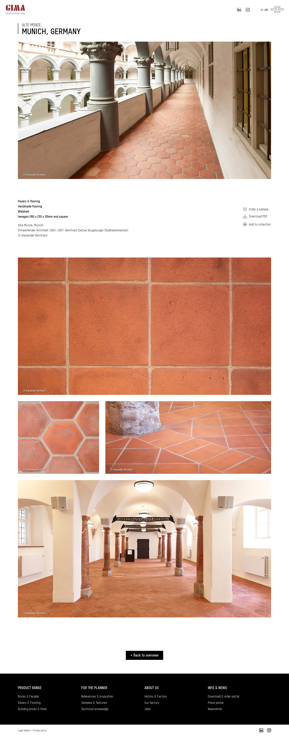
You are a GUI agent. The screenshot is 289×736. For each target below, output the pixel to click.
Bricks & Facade (28, 696)
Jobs (147, 709)
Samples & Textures (94, 702)
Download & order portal (223, 696)
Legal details (24, 730)
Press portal (216, 702)
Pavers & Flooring (29, 702)
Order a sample (258, 209)
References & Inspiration (97, 696)
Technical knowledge (94, 709)
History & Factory (155, 696)
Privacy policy (39, 730)
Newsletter (215, 709)
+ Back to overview (144, 655)
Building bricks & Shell (32, 709)
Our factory (151, 702)
